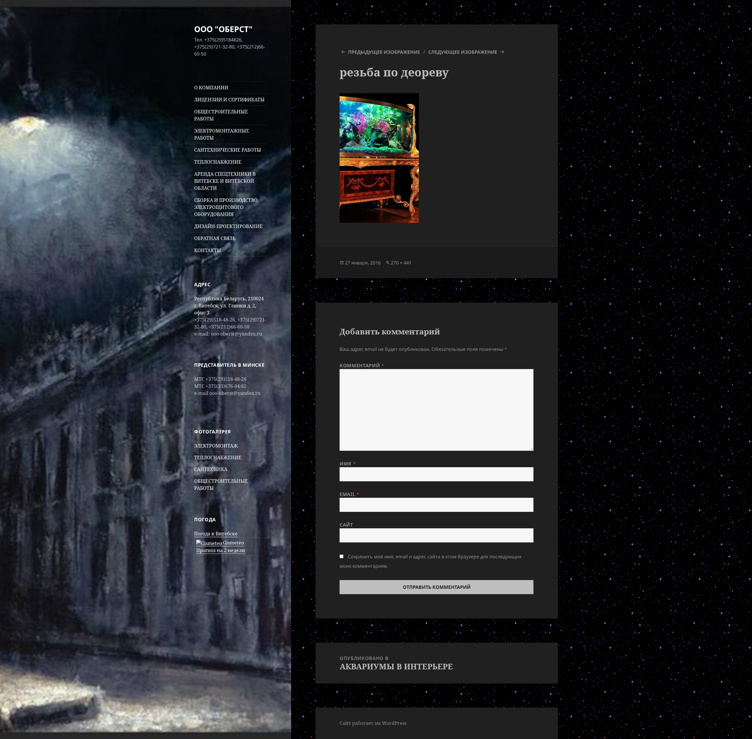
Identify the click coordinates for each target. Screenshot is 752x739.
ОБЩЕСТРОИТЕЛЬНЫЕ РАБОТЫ (221, 115)
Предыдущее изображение (384, 52)
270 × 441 (401, 262)
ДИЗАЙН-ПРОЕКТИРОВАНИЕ (228, 226)
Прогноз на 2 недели (220, 550)
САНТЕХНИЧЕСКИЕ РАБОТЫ (227, 150)
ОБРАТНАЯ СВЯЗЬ (215, 238)
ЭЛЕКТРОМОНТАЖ (216, 446)
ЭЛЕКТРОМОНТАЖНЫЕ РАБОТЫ (221, 134)
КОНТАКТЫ (207, 250)
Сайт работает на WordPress (373, 723)
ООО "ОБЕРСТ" (223, 29)
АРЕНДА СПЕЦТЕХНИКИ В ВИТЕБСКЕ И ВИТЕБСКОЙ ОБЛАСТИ (225, 181)
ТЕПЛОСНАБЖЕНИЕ (217, 162)
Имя (348, 463)
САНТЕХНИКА (210, 469)
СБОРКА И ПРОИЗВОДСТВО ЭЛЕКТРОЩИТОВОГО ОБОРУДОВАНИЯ (226, 207)
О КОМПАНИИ (211, 87)
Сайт (346, 525)
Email (349, 494)
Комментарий (362, 365)
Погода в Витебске (216, 533)
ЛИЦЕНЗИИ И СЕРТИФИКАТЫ (229, 99)
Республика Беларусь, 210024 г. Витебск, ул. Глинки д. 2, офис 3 (229, 305)
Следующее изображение (462, 52)
